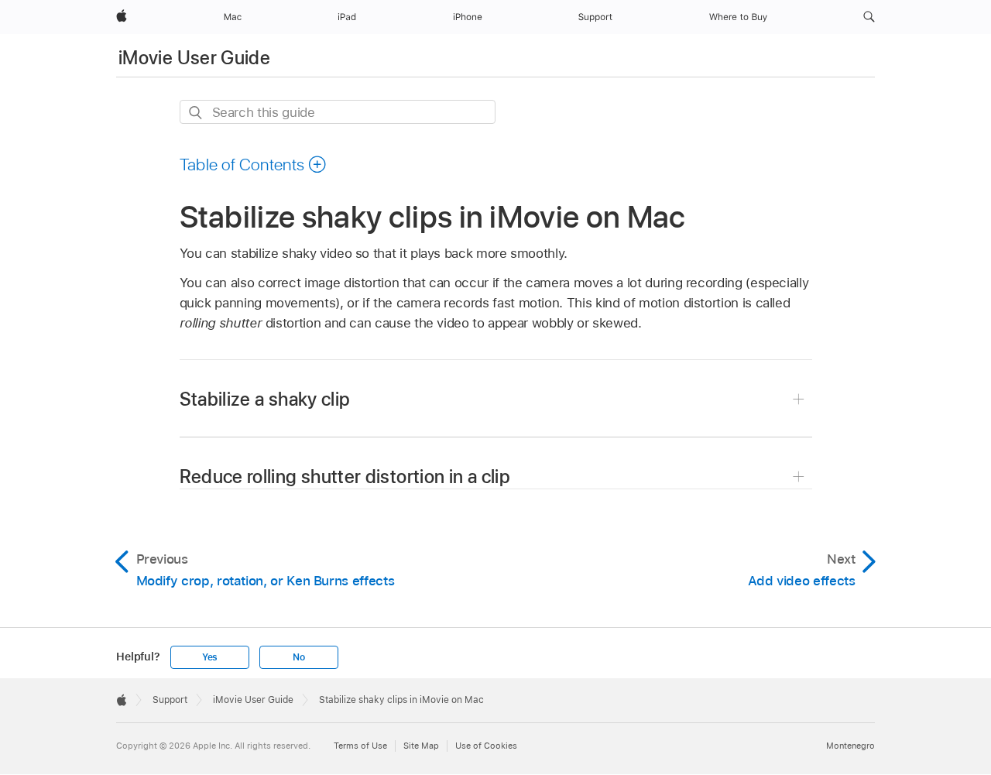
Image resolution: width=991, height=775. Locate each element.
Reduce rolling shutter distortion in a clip (345, 476)
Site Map (421, 745)
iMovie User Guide (194, 57)
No (299, 657)
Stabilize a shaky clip (265, 399)
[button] (869, 17)
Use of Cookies (486, 745)
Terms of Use (360, 745)
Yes (210, 657)
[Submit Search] (196, 113)
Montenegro (850, 745)
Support (170, 699)
